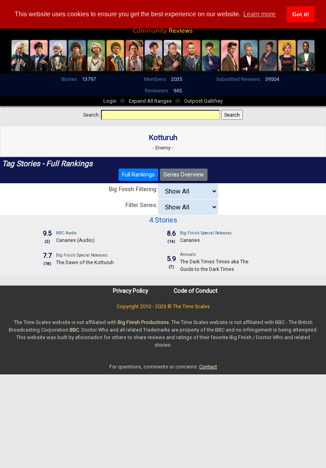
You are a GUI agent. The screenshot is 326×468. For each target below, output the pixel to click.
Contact (208, 367)
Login (109, 101)
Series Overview (183, 174)
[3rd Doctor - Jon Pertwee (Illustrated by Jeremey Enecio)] (58, 54)
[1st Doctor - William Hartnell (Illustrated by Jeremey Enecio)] (20, 54)
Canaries (190, 240)
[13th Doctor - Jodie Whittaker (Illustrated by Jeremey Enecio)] (287, 54)
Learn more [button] (259, 14)
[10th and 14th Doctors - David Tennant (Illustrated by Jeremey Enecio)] (211, 54)
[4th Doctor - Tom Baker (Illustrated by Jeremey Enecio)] (77, 54)
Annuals (188, 254)
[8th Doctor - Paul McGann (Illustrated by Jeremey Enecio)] (153, 54)
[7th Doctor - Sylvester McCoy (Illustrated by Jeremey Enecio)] (134, 54)
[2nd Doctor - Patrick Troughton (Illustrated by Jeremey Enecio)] (39, 54)
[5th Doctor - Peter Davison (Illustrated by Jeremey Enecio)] (96, 54)
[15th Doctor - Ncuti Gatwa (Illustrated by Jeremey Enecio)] (306, 54)
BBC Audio (66, 233)
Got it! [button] (300, 14)
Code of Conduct (195, 291)
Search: (91, 115)
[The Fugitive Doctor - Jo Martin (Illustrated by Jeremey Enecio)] (268, 54)
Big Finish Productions (143, 322)
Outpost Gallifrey (203, 101)
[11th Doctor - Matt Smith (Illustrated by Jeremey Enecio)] (230, 54)
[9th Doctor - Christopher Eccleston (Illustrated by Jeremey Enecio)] (191, 54)
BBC (74, 330)
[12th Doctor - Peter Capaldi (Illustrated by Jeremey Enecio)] (249, 54)
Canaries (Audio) (75, 240)
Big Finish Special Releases (206, 233)
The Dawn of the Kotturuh (85, 262)
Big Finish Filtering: (133, 189)
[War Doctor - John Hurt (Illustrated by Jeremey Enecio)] (172, 54)
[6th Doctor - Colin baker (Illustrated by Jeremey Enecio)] (115, 54)
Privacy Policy (130, 291)
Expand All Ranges (150, 101)
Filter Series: (141, 205)
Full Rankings (138, 174)
